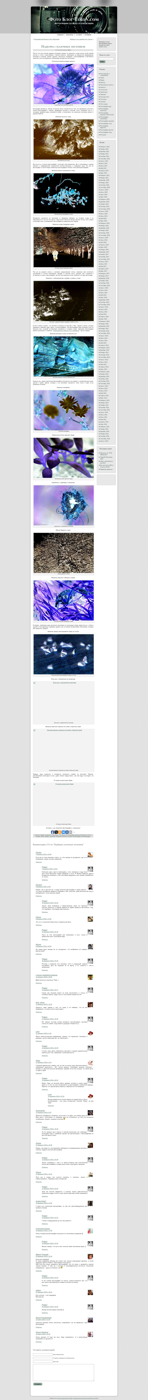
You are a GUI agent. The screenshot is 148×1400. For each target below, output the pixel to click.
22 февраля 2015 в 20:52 (44, 1292)
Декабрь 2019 (104, 202)
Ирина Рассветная (43, 1318)
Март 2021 (103, 173)
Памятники (103, 92)
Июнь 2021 (103, 166)
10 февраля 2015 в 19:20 (50, 961)
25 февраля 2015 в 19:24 (50, 1277)
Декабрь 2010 (104, 431)
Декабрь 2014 (104, 326)
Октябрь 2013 (104, 355)
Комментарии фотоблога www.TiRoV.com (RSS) (86, 1398)
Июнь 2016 (103, 293)
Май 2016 (103, 295)
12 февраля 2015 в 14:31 (44, 1174)
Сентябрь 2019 (105, 209)
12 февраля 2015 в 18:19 (50, 1019)
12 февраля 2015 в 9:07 (43, 1112)
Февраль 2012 (104, 400)
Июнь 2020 (103, 194)
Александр (40, 1111)
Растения (62, 835)
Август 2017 (104, 261)
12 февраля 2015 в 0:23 (43, 1062)
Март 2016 (103, 297)
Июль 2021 (103, 163)
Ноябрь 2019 (104, 204)
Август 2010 (104, 441)
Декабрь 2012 (104, 376)
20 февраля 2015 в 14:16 (44, 1256)
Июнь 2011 (103, 417)
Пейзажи (103, 94)
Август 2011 (104, 412)
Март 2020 (103, 197)
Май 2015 (103, 314)
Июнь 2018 (103, 240)
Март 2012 (103, 398)
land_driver (40, 1002)
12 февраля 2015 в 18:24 (50, 1080)
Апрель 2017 (104, 269)
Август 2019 (104, 211)
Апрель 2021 (104, 170)
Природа (58, 836)
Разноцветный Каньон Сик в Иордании (46, 39)
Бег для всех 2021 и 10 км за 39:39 (107, 466)
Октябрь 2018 (104, 233)
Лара (38, 1061)
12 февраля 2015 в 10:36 (44, 1145)
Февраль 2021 (104, 175)
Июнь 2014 (103, 340)
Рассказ (64, 836)
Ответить (39, 862)
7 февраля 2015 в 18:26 (43, 854)
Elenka (38, 852)
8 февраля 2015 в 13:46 (43, 919)
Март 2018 (103, 247)
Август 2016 (104, 288)
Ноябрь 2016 (104, 280)
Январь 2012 (104, 403)
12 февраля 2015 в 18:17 (50, 990)
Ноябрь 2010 (104, 434)
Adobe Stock (103, 47)
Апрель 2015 (104, 316)
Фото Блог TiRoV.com (74, 18)
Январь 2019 (104, 225)
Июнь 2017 (103, 264)
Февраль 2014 (104, 348)
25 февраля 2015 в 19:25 (50, 1307)
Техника (102, 101)
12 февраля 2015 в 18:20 (50, 1048)
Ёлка (42, 836)
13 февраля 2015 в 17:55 (44, 1230)
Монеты (102, 82)
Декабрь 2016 (104, 278)
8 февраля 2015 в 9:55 (43, 886)
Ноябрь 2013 (104, 352)
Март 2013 (103, 369)
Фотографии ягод (106, 132)
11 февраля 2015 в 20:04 (44, 977)
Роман (44, 867)
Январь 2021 (104, 178)
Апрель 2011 (104, 422)
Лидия (38, 1143)
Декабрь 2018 (104, 228)
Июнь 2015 (103, 312)
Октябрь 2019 (104, 206)
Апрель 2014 (104, 345)
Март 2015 (103, 319)
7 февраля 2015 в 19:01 (49, 869)
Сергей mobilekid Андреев (46, 975)
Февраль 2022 (104, 147)
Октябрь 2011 (104, 407)
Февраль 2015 (104, 321)
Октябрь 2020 (104, 185)
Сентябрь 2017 (105, 259)
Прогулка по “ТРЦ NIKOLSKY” (106, 454)
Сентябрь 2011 (105, 410)
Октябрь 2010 (104, 436)
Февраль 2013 (104, 371)
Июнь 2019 (103, 216)
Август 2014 (104, 336)
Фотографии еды (105, 106)
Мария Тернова (42, 1254)
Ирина (38, 944)
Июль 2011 (103, 415)
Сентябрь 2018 (105, 235)
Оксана (39, 885)
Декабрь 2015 (104, 300)
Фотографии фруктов (104, 126)
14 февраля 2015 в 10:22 (50, 1217)
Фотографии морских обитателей (107, 113)
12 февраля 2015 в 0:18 (43, 1033)
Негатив (52, 836)
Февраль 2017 (104, 273)
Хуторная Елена (43, 1229)
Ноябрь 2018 (104, 230)
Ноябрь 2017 (104, 254)
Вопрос (38, 836)
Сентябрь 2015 (105, 304)
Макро (43, 835)
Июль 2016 (103, 290)
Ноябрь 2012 (104, 379)
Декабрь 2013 (104, 350)
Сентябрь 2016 (105, 285)
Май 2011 (103, 419)
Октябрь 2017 (104, 257)
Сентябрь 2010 (105, 439)
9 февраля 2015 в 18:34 (43, 946)
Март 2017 (103, 271)
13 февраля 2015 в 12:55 (44, 1203)
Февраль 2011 (104, 426)
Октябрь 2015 (104, 302)
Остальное (55, 835)
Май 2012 (103, 393)
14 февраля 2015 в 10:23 (50, 1243)
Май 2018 (103, 242)
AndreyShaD (41, 1201)
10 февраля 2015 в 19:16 (50, 903)
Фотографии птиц (106, 123)
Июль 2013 (103, 362)
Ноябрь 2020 (104, 182)
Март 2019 (103, 221)
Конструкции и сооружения (105, 74)
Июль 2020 (103, 192)
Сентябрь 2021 (105, 159)
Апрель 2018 (104, 245)
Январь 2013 (104, 374)
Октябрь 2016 (104, 283)
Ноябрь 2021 (104, 154)
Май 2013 (103, 364)
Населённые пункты (106, 85)
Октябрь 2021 (104, 156)
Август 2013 (104, 359)
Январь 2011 (104, 429)
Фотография (86, 836)
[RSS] (34, 1393)
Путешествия (104, 97)
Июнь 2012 (103, 391)
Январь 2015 (104, 324)
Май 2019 (103, 218)
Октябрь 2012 (104, 381)
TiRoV (69, 50)
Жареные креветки (106, 469)
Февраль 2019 (104, 223)
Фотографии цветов (73, 835)
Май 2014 (103, 343)
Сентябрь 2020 (105, 187)
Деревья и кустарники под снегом (81, 39)
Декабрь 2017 (104, 252)
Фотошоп (83, 835)
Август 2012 (104, 386)
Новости (48, 835)
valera (38, 1290)
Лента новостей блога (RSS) (65, 1398)
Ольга (38, 917)
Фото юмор (103, 104)
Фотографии (77, 836)
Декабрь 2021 (104, 151)
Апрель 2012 (104, 395)
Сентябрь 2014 (105, 333)
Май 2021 (103, 168)
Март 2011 (103, 424)
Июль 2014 (103, 338)
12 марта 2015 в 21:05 (43, 1319)
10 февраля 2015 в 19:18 (50, 932)
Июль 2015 (103, 309)
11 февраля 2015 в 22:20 (44, 1004)
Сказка (70, 836)
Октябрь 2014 (104, 331)
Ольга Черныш (42, 1332)
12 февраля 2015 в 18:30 (50, 1188)
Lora (37, 1032)
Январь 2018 (104, 249)
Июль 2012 (103, 388)
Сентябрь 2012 (105, 383)
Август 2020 (104, 190)
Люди (102, 78)
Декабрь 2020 (104, 180)
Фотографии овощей (107, 121)
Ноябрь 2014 (104, 328)
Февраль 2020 (104, 199)
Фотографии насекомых (104, 118)
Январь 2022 (104, 149)
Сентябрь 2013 (105, 357)
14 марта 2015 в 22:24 (43, 1334)
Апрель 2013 (104, 367)
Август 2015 (104, 307)
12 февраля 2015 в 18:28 (50, 1159)
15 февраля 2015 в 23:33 (56, 1096)
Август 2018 (104, 237)
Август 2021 (104, 161)
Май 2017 (103, 266)
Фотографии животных (104, 109)
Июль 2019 (103, 214)
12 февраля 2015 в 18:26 (50, 1129)
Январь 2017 (104, 276)
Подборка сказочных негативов (63, 46)
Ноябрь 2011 (104, 405)
